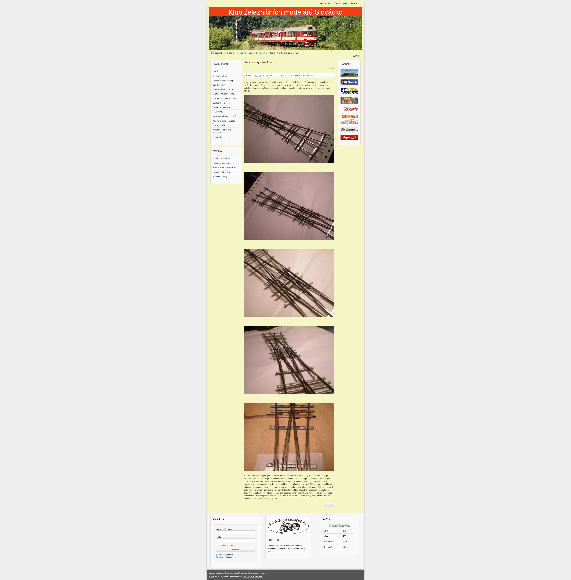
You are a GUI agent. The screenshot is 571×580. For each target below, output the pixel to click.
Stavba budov (219, 85)
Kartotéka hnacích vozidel (224, 121)
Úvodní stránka (239, 53)
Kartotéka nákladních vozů (224, 116)
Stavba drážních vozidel (223, 89)
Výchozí (345, 3)
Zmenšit (354, 3)
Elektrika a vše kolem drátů (224, 98)
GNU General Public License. (253, 576)
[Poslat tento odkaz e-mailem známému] (333, 69)
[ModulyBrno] (349, 103)
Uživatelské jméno (224, 529)
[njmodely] (349, 84)
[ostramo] (349, 111)
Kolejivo (271, 53)
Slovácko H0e (219, 125)
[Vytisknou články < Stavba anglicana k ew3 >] (330, 69)
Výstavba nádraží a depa (223, 80)
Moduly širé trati (220, 76)
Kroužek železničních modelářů (222, 131)
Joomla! (211, 576)
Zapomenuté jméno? (224, 557)
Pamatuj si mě (227, 545)
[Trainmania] (349, 76)
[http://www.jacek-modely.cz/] (349, 124)
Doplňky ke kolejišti (257, 53)
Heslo (218, 537)
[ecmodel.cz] (349, 94)
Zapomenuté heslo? (224, 554)
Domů (215, 71)
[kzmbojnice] (349, 131)
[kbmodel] (349, 140)
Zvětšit (337, 3)
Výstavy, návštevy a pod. (224, 94)
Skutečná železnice (221, 107)
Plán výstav (218, 112)
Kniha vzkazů (219, 137)
